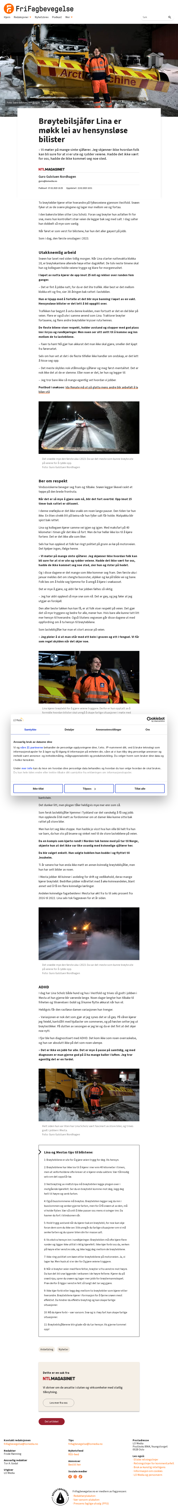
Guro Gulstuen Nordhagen (57, 176)
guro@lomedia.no (48, 181)
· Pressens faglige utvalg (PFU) (90, 1503)
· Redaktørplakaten (83, 1496)
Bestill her (74, 1465)
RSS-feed (73, 1454)
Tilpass (87, 788)
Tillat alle (140, 788)
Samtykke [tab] (30, 729)
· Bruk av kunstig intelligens (149, 1467)
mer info (27, 768)
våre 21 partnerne (31, 747)
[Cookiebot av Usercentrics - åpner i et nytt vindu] (149, 719)
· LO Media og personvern (147, 1475)
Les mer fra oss (58, 1403)
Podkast (57, 17)
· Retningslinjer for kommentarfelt (153, 1463)
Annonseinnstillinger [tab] (109, 729)
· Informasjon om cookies (148, 1471)
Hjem (7, 17)
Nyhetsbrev (41, 17)
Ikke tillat (38, 788)
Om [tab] (147, 729)
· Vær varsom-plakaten (85, 1500)
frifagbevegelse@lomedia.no (21, 1444)
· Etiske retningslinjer (145, 1460)
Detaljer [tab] (69, 729)
